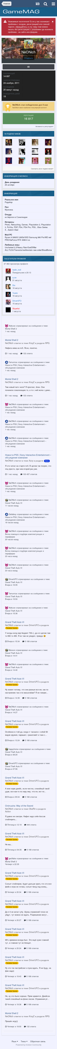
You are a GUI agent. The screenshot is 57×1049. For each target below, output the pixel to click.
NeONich (12, 404)
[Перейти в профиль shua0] (35, 160)
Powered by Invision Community (28, 1044)
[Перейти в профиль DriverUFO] (8, 302)
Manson (12, 650)
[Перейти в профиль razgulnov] (48, 142)
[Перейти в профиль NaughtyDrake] (35, 142)
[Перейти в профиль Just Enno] (35, 151)
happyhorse (13, 749)
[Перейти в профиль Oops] (9, 151)
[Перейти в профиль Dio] (8, 286)
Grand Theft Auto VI (13, 503)
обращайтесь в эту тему (26, 26)
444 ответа (31, 824)
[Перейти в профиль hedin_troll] (8, 271)
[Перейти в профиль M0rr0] (9, 160)
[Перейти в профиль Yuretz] (8, 294)
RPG (47, 343)
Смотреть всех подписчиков (42, 168)
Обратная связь (37, 1041)
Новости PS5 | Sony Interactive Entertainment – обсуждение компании (25, 366)
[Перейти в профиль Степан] (22, 142)
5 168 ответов (30, 641)
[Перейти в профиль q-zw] (8, 278)
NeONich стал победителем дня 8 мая (30, 104)
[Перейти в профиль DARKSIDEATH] (48, 151)
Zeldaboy (12, 514)
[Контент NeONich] (28, 66)
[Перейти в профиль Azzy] (9, 142)
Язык (14, 1041)
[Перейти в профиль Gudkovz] (22, 151)
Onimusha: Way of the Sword (19, 805)
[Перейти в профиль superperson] (22, 160)
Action (8, 811)
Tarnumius (13, 362)
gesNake (12, 858)
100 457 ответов (29, 474)
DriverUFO (13, 579)
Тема (23, 1041)
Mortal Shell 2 (11, 328)
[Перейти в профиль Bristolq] (48, 160)
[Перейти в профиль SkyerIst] (8, 309)
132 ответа (27, 353)
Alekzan (12, 325)
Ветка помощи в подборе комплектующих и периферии (24, 535)
